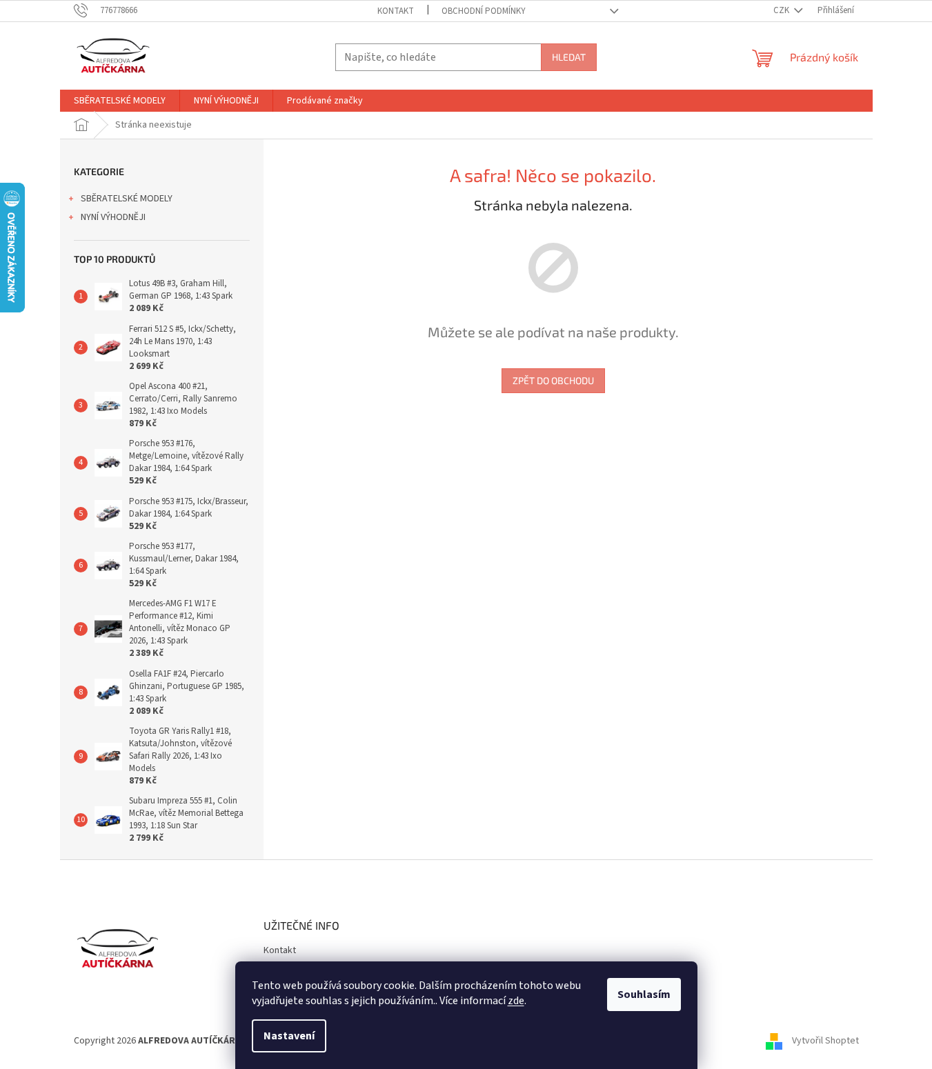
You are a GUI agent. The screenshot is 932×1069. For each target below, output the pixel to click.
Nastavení (289, 1035)
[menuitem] (119, 101)
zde (516, 1000)
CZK (782, 10)
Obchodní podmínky (484, 11)
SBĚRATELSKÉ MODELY (126, 199)
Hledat (569, 57)
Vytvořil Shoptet (825, 1041)
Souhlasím (644, 994)
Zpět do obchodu (553, 380)
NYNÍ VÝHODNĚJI (113, 217)
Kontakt (395, 11)
